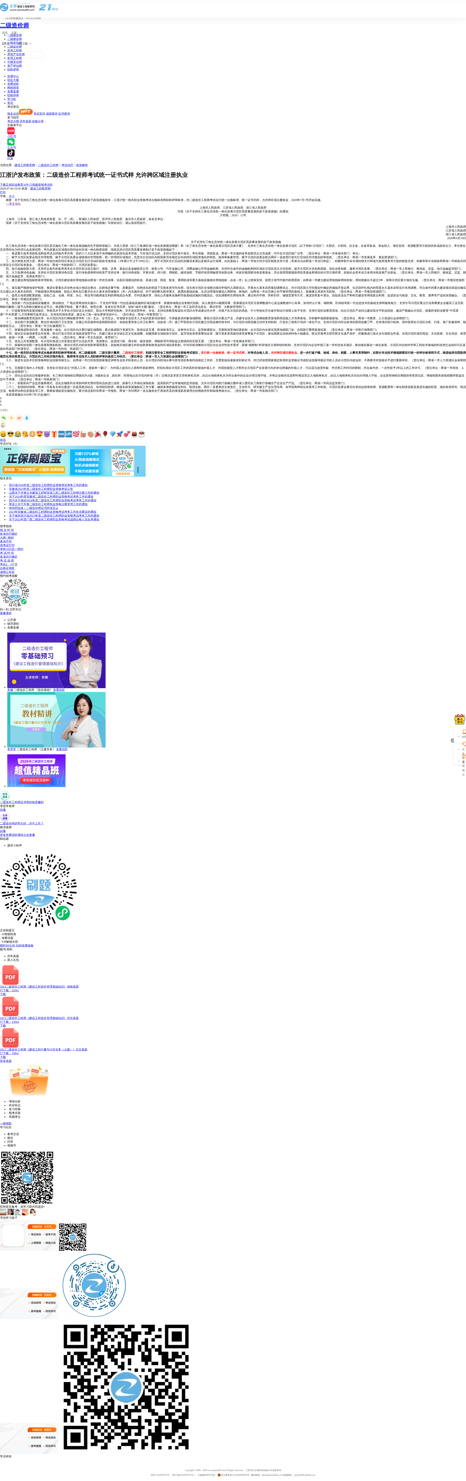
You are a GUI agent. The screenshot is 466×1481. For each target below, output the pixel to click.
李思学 (11, 749)
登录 (4, 32)
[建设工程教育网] (233, 7)
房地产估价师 (16, 54)
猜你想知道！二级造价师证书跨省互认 (33, 508)
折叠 (452, 740)
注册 (14, 32)
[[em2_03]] (18, 434)
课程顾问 (463, 762)
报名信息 (13, 113)
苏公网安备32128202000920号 (235, 1475)
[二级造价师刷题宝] (73, 475)
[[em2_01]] (3, 434)
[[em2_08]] (54, 434)
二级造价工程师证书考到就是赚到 (22, 802)
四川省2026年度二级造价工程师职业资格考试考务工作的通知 (48, 485)
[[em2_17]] (119, 434)
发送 (3, 439)
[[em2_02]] (10, 434)
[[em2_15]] (105, 434)
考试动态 (67, 165)
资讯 (10, 102)
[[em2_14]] (98, 434)
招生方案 (13, 80)
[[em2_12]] (83, 434)
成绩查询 (52, 113)
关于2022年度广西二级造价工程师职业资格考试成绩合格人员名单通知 (54, 519)
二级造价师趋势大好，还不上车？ (22, 823)
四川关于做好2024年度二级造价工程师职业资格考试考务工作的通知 (52, 500)
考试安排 (39, 113)
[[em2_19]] (134, 434)
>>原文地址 (13, 203)
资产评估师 (14, 65)
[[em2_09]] (61, 434)
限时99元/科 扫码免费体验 (16, 945)
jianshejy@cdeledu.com (272, 1475)
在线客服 (463, 749)
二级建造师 (14, 39)
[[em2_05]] (32, 434)
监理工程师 (14, 58)
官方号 (5, 43)
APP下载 (23, 43)
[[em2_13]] (90, 434)
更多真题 (6, 1061)
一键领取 (6, 1123)
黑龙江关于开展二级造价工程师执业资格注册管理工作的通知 (48, 504)
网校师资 (13, 87)
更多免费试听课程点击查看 (17, 834)
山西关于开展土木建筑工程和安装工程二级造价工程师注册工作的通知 (54, 492)
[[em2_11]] (76, 434)
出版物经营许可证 (206, 1475)
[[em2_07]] (47, 434)
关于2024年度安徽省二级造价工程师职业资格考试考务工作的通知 (51, 496)
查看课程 (6, 613)
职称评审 (13, 69)
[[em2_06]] (39, 434)
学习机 (11, 99)
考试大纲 (13, 121)
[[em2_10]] (69, 434)
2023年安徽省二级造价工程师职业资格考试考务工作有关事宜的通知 (52, 511)
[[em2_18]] (127, 434)
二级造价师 (14, 25)
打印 (3, 192)
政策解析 (82, 165)
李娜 (10, 689)
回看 (3, 809)
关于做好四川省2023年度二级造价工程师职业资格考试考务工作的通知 (54, 515)
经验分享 (38, 121)
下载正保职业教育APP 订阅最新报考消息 (26, 184)
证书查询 (64, 113)
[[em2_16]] (112, 434)
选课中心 (13, 76)
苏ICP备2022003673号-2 (183, 1475)
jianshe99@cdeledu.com (304, 1475)
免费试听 (13, 83)
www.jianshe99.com (216, 1470)
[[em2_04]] (25, 434)
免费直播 (13, 91)
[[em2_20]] (141, 434)
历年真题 (25, 121)
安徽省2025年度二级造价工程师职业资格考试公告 (41, 488)
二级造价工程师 (48, 165)
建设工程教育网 (25, 165)
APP (463, 736)
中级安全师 (14, 61)
